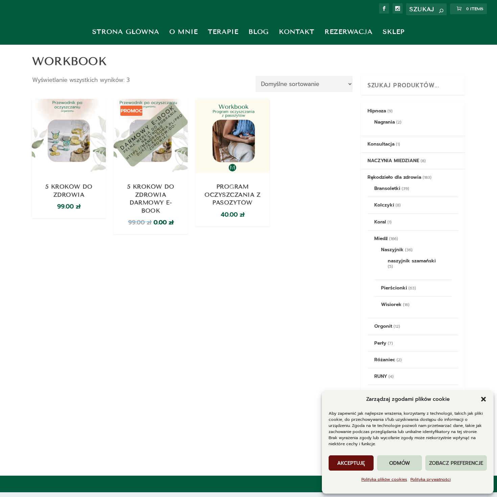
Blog (259, 32)
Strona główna (125, 32)
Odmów (399, 463)
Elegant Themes (102, 483)
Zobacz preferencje (456, 463)
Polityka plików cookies (384, 479)
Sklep (394, 32)
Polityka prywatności (430, 479)
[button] (483, 399)
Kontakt (296, 32)
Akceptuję (351, 463)
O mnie (183, 32)
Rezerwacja (349, 32)
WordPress (181, 483)
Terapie (223, 32)
